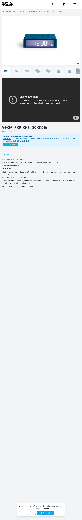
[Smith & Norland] (7, 4)
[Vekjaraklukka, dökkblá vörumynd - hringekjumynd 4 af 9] (37, 71)
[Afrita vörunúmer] (14, 131)
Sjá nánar (45, 509)
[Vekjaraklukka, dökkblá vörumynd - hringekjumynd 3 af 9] (27, 71)
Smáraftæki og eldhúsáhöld (13, 12)
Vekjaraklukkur (34, 12)
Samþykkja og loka (45, 513)
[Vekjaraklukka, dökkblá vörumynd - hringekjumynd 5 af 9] (48, 71)
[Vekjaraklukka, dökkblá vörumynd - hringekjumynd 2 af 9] (16, 71)
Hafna (32, 513)
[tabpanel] (41, 173)
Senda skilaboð (9, 145)
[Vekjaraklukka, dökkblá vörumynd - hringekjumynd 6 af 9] (59, 71)
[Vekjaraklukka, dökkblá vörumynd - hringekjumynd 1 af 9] (6, 71)
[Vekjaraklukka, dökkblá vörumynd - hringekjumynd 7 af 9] (69, 71)
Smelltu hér (7, 139)
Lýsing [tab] (6, 154)
